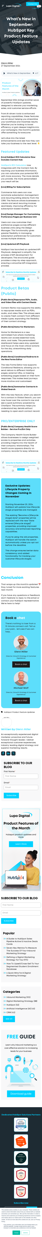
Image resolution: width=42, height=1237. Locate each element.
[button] (4, 73)
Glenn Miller (7, 63)
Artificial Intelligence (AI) (20, 1009)
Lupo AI (35, 8)
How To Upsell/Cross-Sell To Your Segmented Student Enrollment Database (22, 966)
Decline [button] (25, 1233)
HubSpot (12, 1005)
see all (9, 1019)
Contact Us (32, 4)
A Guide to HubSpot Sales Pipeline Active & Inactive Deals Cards (22, 941)
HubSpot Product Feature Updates (19, 712)
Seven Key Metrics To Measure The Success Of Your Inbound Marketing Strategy (21, 950)
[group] (21, 73)
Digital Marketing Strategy (21, 1001)
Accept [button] (16, 1233)
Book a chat (21, 664)
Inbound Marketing (18, 997)
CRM (10, 1012)
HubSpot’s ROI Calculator (13, 165)
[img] (33, 73)
